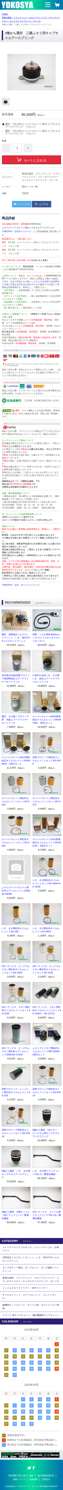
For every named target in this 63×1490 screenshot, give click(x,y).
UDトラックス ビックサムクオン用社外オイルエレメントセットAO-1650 (16, 969)
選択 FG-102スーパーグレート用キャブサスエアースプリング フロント (32, 132)
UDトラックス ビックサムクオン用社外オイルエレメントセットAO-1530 (46, 969)
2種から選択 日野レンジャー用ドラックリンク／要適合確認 (16, 1215)
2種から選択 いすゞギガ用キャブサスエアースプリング (16, 1174)
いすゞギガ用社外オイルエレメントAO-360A (46, 930)
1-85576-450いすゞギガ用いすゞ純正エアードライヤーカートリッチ (46, 678)
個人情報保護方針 (45, 1475)
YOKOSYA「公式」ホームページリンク (21, 585)
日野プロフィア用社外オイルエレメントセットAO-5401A (46, 1092)
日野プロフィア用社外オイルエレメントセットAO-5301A (16, 1133)
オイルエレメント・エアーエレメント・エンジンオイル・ (29, 1296)
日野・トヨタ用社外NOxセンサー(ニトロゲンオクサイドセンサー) (46, 637)
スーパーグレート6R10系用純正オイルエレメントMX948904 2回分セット (16, 760)
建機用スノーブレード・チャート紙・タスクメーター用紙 (30, 1307)
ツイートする (23, 204)
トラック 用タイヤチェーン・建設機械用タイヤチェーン (31, 1315)
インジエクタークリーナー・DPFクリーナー (25, 1288)
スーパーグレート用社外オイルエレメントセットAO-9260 (16, 801)
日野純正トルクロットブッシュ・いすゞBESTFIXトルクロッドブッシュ (30, 1259)
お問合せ (46, 1479)
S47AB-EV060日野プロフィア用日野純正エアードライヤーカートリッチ (16, 678)
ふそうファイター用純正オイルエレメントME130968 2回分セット (47, 1051)
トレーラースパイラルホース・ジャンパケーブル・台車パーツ (30, 1249)
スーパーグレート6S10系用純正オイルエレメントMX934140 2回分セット (46, 842)
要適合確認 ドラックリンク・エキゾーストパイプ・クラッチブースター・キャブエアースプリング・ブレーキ (30, 1279)
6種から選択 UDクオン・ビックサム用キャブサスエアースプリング (46, 1133)
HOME (5, 14)
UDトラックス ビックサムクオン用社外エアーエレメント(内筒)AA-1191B (16, 1051)
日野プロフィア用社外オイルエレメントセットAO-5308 (46, 760)
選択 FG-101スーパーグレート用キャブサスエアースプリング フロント (32, 125)
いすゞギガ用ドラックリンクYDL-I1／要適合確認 (46, 1172)
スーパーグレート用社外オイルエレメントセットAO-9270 (46, 801)
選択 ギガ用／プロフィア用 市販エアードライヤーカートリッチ (15, 719)
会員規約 (33, 1479)
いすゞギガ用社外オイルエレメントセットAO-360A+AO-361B (46, 883)
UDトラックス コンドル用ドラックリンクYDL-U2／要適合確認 (46, 1215)
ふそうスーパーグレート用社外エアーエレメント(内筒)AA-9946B (16, 890)
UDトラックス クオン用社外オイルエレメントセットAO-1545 (16, 1010)
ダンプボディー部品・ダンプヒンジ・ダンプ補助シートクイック (30, 1269)
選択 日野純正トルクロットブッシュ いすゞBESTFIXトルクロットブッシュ (16, 637)
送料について (19, 1479)
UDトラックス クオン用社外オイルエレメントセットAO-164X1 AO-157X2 (46, 1010)
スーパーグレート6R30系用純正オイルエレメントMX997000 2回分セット (46, 719)
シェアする (42, 204)
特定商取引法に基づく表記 (21, 1475)
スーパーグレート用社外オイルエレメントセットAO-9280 (16, 842)
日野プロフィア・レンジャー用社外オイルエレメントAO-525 (16, 1092)
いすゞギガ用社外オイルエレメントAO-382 (15, 930)
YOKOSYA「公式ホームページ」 (17, 231)
